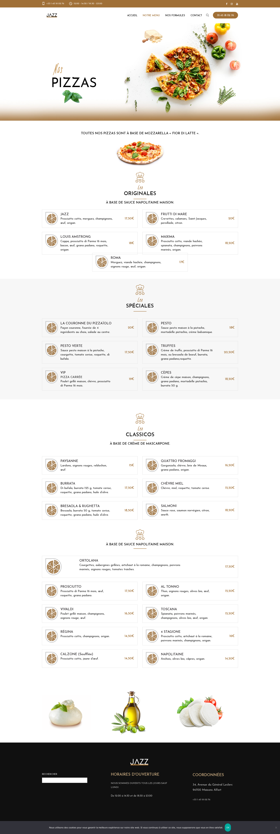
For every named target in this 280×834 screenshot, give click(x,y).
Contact (196, 15)
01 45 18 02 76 (225, 15)
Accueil (132, 15)
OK (227, 827)
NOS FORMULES (175, 15)
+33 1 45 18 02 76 (55, 3)
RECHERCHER (49, 774)
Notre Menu (151, 15)
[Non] (276, 827)
